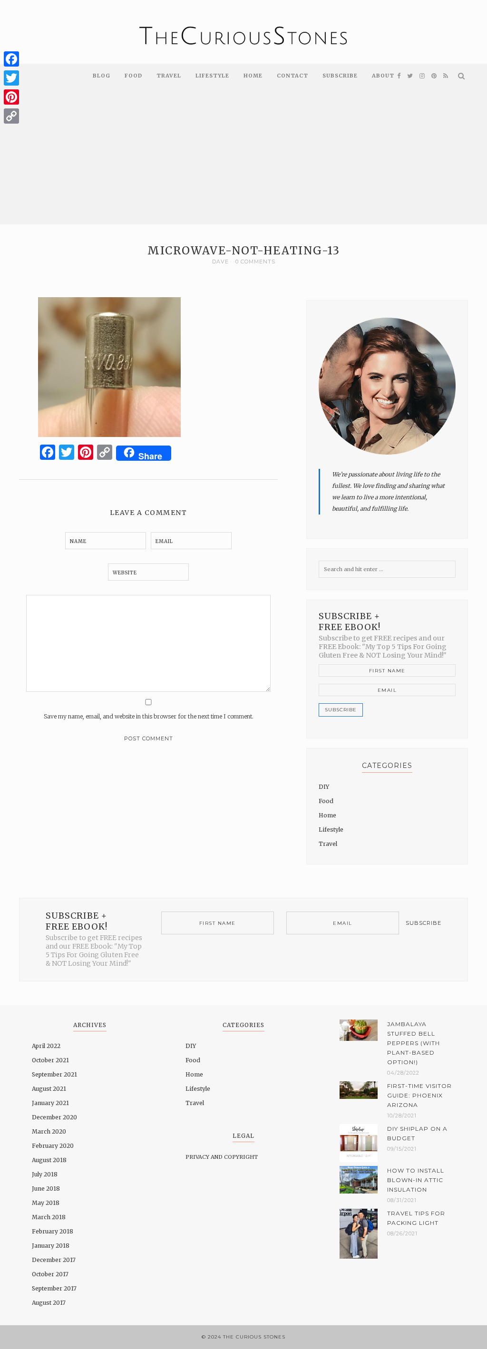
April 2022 (46, 1045)
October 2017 (50, 1274)
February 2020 (53, 1145)
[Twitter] (11, 77)
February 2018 (52, 1231)
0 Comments (255, 261)
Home (253, 75)
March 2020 (49, 1131)
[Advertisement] (243, 157)
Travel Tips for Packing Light (416, 1218)
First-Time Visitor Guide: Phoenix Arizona (419, 1095)
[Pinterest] (11, 97)
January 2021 (50, 1102)
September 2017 (54, 1288)
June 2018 (46, 1188)
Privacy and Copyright (221, 1157)
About (383, 75)
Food (133, 75)
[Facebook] (11, 58)
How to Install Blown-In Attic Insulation (415, 1180)
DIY (324, 786)
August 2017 (49, 1302)
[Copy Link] (11, 116)
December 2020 (54, 1117)
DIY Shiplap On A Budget (417, 1133)
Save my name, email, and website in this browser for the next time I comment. (148, 716)
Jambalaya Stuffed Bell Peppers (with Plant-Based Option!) (413, 1043)
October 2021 (50, 1060)
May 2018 (45, 1202)
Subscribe (340, 75)
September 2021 (54, 1074)
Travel (168, 75)
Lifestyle (212, 75)
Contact (292, 75)
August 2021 (49, 1088)
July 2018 (45, 1174)
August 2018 (49, 1160)
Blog (101, 75)
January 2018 (50, 1245)
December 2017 (54, 1259)
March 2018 (49, 1217)
